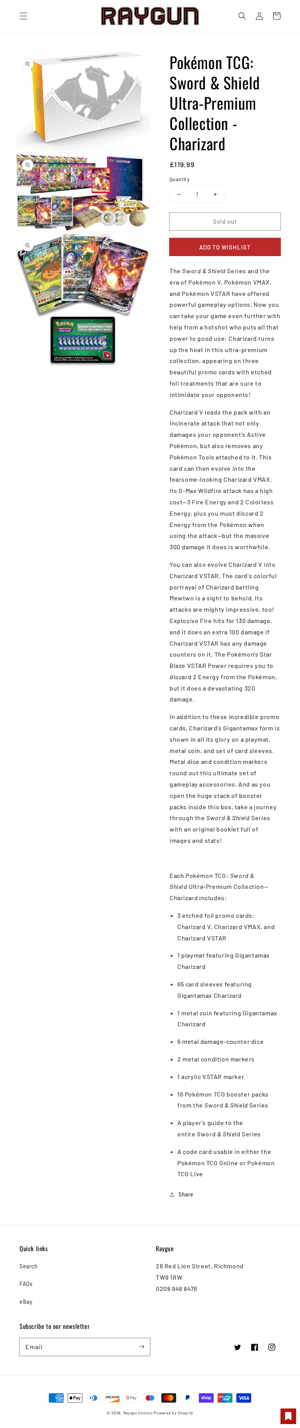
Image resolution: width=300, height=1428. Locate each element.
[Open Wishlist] (288, 1416)
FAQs (26, 1283)
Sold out (225, 221)
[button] (23, 16)
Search (29, 1266)
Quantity (179, 179)
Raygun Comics (138, 1412)
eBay (26, 1301)
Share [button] (186, 1194)
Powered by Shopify (173, 1412)
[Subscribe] (141, 1346)
